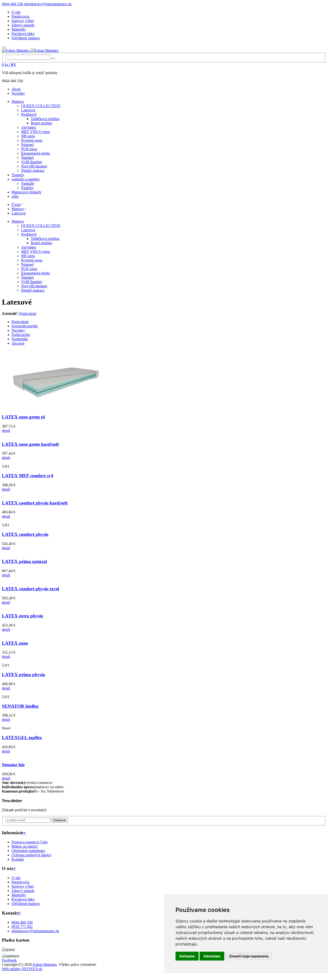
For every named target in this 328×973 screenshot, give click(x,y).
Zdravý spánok (23, 25)
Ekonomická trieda (35, 153)
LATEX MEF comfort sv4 (27, 475)
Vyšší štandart (31, 162)
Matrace (18, 101)
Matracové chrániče (26, 192)
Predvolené (27, 314)
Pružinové (28, 114)
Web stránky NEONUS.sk (22, 969)
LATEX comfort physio (25, 534)
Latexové (28, 110)
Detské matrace (32, 170)
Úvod (16, 205)
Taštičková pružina (45, 119)
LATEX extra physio (22, 615)
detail (6, 431)
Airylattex (28, 127)
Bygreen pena (31, 140)
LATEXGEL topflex (22, 737)
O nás (16, 12)
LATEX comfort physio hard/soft (34, 502)
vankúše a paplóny (26, 179)
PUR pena (29, 149)
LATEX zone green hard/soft (30, 444)
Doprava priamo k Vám (30, 842)
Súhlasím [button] (187, 956)
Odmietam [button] (211, 956)
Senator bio (13, 764)
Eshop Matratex (45, 964)
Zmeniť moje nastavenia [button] (248, 956)
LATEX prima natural (24, 561)
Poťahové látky (23, 34)
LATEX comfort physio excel (30, 588)
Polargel (27, 145)
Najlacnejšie (21, 335)
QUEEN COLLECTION (40, 106)
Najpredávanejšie (25, 326)
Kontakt (18, 859)
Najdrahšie (20, 339)
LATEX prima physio (23, 674)
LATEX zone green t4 (23, 416)
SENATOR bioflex (20, 706)
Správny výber (23, 21)
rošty (15, 196)
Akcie (16, 89)
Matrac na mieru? (25, 846)
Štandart (27, 158)
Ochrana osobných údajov (31, 855)
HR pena (28, 136)
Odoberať (59, 820)
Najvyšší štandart (34, 166)
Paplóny (27, 188)
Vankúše (27, 183)
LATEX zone (15, 643)
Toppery (18, 175)
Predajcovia (20, 16)
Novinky (18, 93)
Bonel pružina (41, 123)
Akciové (18, 343)
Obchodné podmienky (28, 851)
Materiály (19, 29)
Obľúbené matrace (26, 38)
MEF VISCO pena (35, 132)
